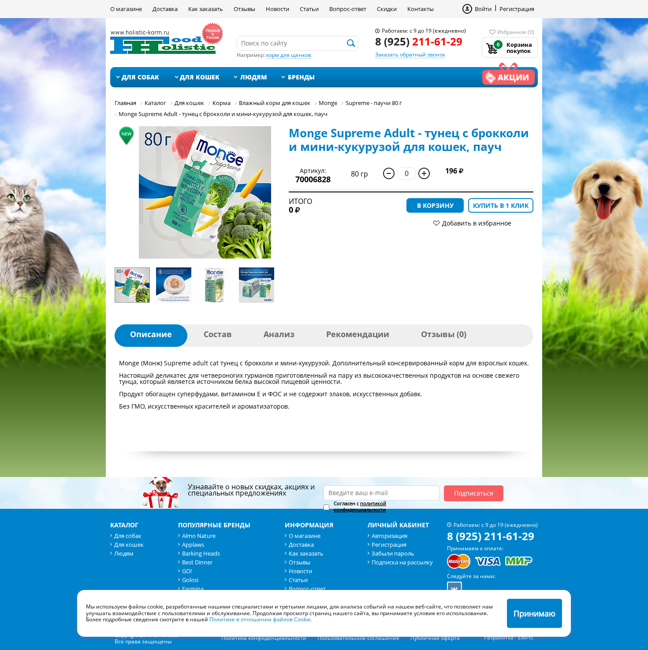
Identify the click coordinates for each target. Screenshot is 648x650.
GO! (187, 571)
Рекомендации (357, 334)
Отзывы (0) (443, 334)
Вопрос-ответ (347, 9)
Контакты (420, 9)
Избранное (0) (515, 32)
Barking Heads (201, 553)
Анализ (279, 334)
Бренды (301, 77)
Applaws (193, 545)
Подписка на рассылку (402, 562)
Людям (253, 77)
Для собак (140, 77)
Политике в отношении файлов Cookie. (260, 619)
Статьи (309, 9)
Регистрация (516, 9)
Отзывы (244, 9)
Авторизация (389, 536)
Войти (483, 9)
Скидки (387, 9)
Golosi (190, 580)
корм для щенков (288, 55)
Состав (218, 334)
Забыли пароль (393, 553)
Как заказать (205, 9)
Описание (151, 334)
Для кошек (200, 77)
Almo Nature (199, 536)
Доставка (165, 9)
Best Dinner (197, 562)
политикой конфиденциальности (360, 506)
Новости (277, 9)
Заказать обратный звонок (410, 54)
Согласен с (360, 506)
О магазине (126, 9)
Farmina (193, 589)
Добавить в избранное (476, 223)
